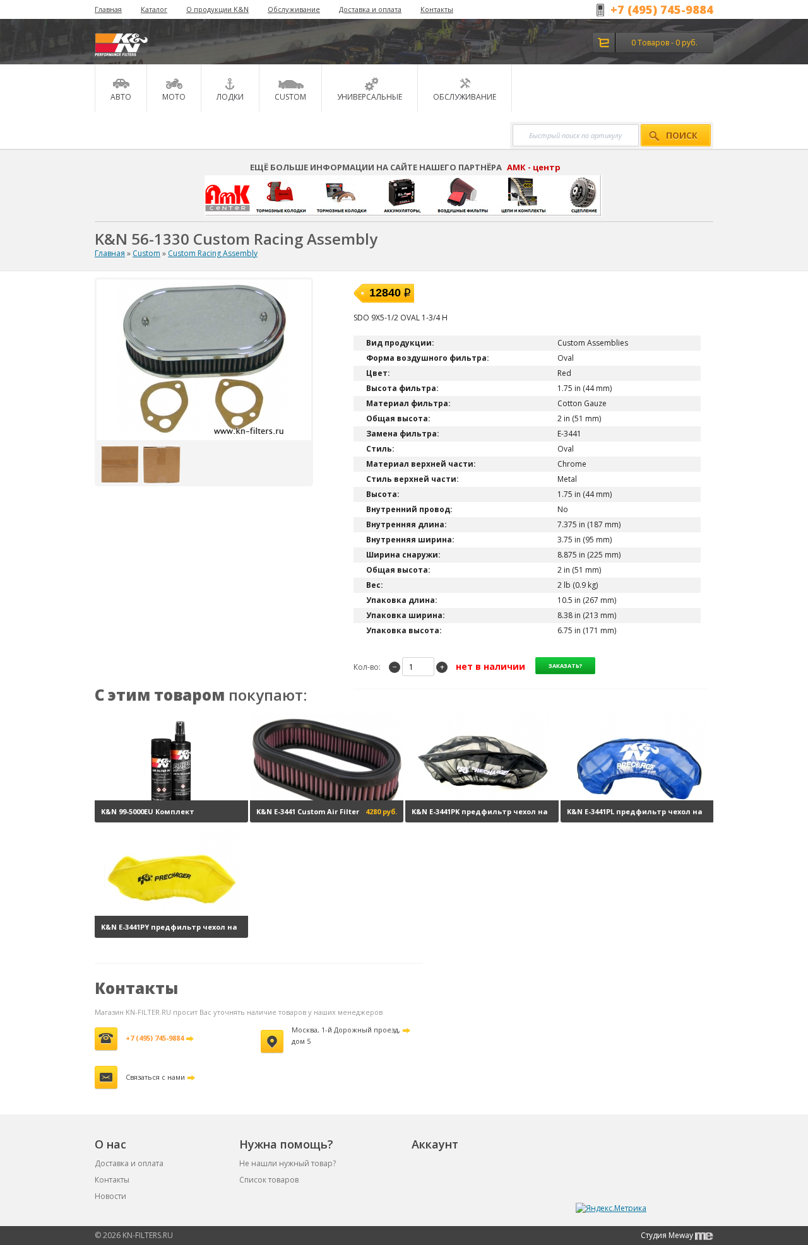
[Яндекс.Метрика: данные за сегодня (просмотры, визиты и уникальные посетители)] (611, 1208)
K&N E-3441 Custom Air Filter (307, 811)
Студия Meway (668, 1235)
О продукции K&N (217, 9)
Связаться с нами (155, 1077)
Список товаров (269, 1179)
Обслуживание (294, 9)
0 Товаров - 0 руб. (664, 42)
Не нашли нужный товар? (287, 1163)
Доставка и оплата (370, 9)
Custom (146, 253)
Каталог (154, 9)
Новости (110, 1196)
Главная (108, 9)
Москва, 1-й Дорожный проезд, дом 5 (346, 1035)
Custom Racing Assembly (213, 253)
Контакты (436, 9)
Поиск (682, 135)
